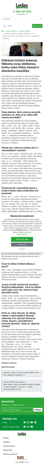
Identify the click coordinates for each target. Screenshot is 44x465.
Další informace (22, 234)
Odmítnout (22, 245)
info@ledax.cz (22, 14)
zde (23, 375)
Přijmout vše (22, 239)
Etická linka (7, 450)
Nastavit (22, 249)
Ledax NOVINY (11, 31)
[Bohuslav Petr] (22, 49)
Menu (10, 26)
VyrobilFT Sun (22, 462)
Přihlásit (38, 410)
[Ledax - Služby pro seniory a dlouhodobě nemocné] (2, 31)
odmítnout (27, 232)
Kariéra (6, 438)
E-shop (38, 26)
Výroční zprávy (9, 446)
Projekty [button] (6, 442)
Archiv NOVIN (25, 31)
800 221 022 (23, 11)
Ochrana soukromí (10, 454)
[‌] (25, 422)
